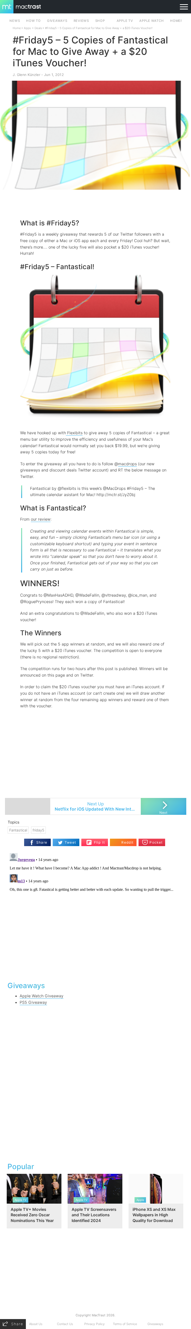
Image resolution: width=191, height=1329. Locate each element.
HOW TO (33, 21)
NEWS (14, 21)
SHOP (100, 21)
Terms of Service (125, 1324)
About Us (35, 1324)
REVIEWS (81, 21)
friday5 (38, 830)
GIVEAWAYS (57, 21)
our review (40, 519)
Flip (97, 840)
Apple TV (125, 21)
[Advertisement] (95, 204)
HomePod (179, 21)
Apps (27, 28)
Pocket (156, 842)
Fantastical (18, 830)
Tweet (70, 842)
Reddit (127, 842)
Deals (38, 28)
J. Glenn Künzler (26, 74)
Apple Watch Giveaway (41, 995)
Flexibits (74, 432)
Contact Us (65, 1324)
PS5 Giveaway (33, 1002)
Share (42, 842)
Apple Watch (151, 21)
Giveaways (155, 1324)
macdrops (127, 463)
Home (17, 28)
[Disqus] (96, 913)
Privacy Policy (94, 1324)
